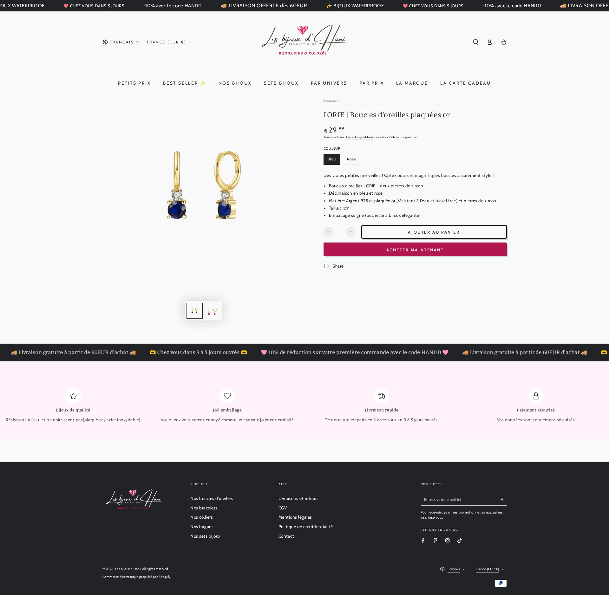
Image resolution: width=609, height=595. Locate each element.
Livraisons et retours (298, 498)
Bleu (333, 161)
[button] (476, 42)
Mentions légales (295, 517)
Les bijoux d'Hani (128, 569)
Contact (286, 536)
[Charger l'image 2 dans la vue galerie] (212, 311)
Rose (353, 161)
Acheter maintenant (415, 249)
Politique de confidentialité (305, 526)
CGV (282, 507)
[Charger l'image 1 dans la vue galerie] (195, 311)
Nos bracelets (204, 507)
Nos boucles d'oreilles (211, 498)
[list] (304, 407)
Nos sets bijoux (205, 536)
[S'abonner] (504, 499)
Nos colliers (201, 517)
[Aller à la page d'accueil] (304, 42)
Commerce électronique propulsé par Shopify (136, 577)
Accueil (330, 100)
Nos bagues (201, 526)
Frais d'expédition (359, 137)
